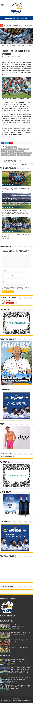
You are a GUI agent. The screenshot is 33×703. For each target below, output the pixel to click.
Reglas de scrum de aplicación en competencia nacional (20, 625)
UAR (27, 58)
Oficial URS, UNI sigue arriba (19, 640)
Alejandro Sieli (6, 56)
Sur (24, 58)
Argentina (9, 146)
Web (3, 281)
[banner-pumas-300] (16, 405)
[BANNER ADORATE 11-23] (16, 437)
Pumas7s (4, 150)
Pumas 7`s (20, 58)
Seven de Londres (6, 152)
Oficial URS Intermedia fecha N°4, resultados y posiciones (19, 648)
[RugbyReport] (16, 18)
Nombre (4, 270)
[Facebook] (13, 698)
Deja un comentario (8, 59)
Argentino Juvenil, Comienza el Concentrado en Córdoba (20, 633)
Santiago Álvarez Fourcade (16, 150)
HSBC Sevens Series (23, 148)
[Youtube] (17, 698)
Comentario (5, 254)
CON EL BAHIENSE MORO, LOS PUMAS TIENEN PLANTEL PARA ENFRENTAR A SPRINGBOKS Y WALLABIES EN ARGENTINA (15, 212)
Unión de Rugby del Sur (24, 154)
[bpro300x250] (16, 323)
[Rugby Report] (16, 8)
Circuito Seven (7, 58)
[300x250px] (16, 505)
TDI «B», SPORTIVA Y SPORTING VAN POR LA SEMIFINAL (20, 678)
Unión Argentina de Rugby (9, 154)
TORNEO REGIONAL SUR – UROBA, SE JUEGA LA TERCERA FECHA (19, 661)
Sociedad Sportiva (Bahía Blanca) (22, 152)
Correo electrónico (7, 275)
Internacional (14, 58)
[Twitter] (15, 698)
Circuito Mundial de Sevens (9, 148)
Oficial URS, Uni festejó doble (21, 163)
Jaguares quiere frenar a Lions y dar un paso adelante (13, 160)
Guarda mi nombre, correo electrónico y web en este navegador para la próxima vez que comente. (15, 287)
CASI (15, 146)
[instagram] (19, 698)
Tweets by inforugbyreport (8, 456)
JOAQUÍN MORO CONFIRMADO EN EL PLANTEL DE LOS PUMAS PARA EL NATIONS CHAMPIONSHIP (20, 687)
